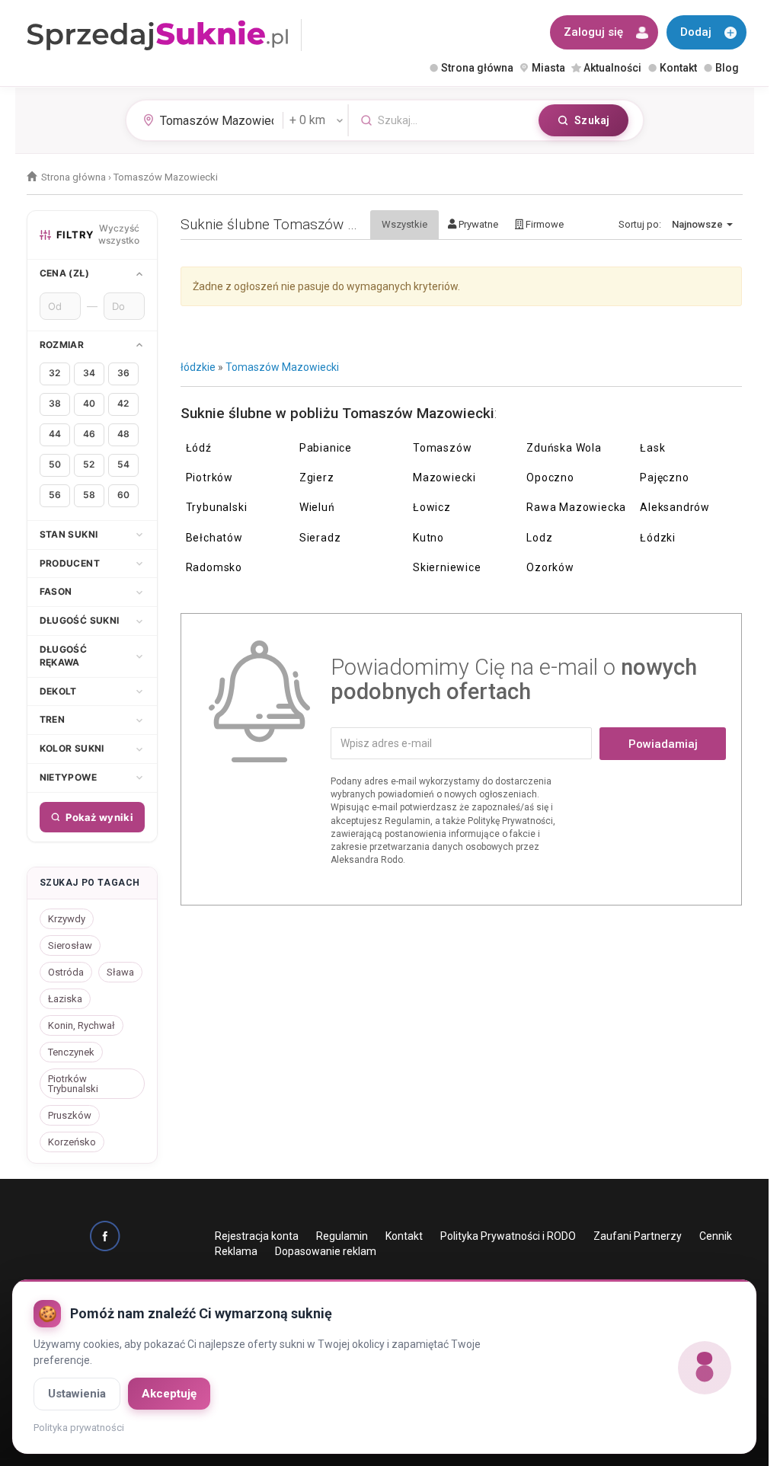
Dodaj (695, 32)
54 (123, 464)
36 (123, 372)
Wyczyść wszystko (118, 234)
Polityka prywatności (79, 1427)
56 (55, 494)
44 (55, 433)
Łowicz (432, 507)
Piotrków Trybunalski (73, 1083)
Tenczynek (71, 1052)
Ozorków (550, 567)
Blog (727, 68)
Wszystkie (404, 224)
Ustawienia (77, 1394)
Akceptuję (169, 1394)
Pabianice (325, 448)
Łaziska (65, 998)
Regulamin (342, 1236)
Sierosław (70, 945)
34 (89, 372)
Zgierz (316, 477)
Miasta (548, 68)
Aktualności (612, 68)
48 (123, 433)
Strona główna (477, 68)
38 (55, 403)
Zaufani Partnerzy (637, 1236)
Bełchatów (214, 538)
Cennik (715, 1236)
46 (89, 433)
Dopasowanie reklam (325, 1251)
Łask (652, 448)
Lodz (539, 538)
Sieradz (320, 538)
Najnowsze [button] (698, 224)
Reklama (236, 1251)
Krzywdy (66, 919)
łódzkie (198, 367)
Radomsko (214, 567)
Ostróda (66, 972)
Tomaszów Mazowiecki (282, 367)
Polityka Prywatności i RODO (508, 1236)
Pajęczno (664, 477)
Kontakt (678, 68)
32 (54, 372)
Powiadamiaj (663, 744)
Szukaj (591, 120)
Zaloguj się (593, 32)
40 (89, 403)
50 (55, 464)
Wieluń (317, 507)
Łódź (199, 448)
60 (123, 494)
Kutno (428, 538)
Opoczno (550, 477)
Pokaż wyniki (99, 817)
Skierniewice (447, 567)
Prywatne (477, 224)
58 (89, 494)
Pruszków (69, 1115)
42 (123, 403)
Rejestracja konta (257, 1236)
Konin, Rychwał (81, 1025)
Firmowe (543, 224)
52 (88, 464)
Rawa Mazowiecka (576, 507)
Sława (120, 972)
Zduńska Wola (564, 448)
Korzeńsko (72, 1142)
